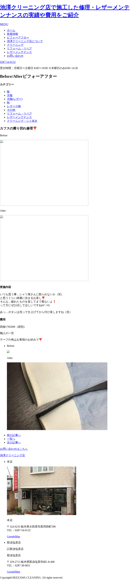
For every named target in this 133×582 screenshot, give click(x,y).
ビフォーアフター (18, 37)
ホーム (11, 30)
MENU (4, 24)
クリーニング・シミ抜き (22, 120)
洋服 (9, 95)
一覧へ (11, 438)
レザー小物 (14, 106)
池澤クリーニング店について (25, 41)
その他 (11, 109)
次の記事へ (14, 442)
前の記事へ (14, 435)
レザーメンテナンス (19, 52)
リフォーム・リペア (19, 48)
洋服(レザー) (15, 98)
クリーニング (15, 44)
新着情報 (12, 33)
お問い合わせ (15, 55)
